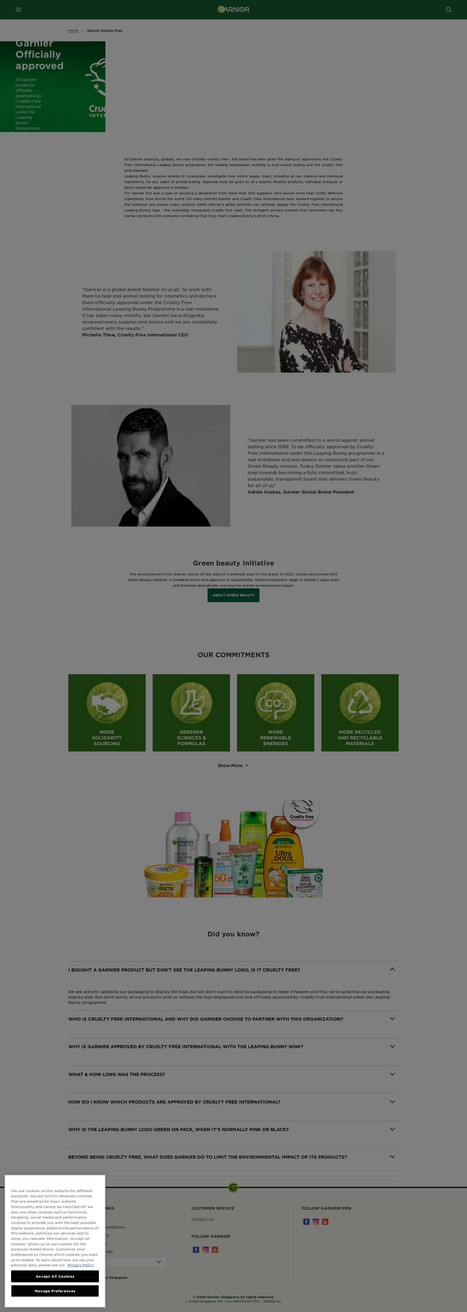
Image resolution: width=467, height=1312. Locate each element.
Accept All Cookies (55, 1276)
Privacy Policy (81, 1265)
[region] (55, 1241)
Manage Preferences (55, 1291)
